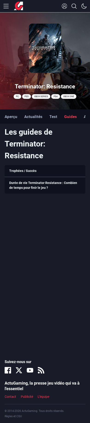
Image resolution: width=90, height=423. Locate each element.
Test (53, 116)
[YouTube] (30, 370)
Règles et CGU (13, 416)
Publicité (27, 396)
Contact (10, 396)
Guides (70, 116)
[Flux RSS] (41, 370)
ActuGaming (18, 6)
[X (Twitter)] (19, 370)
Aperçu (11, 116)
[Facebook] (8, 370)
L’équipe (43, 396)
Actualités (33, 116)
